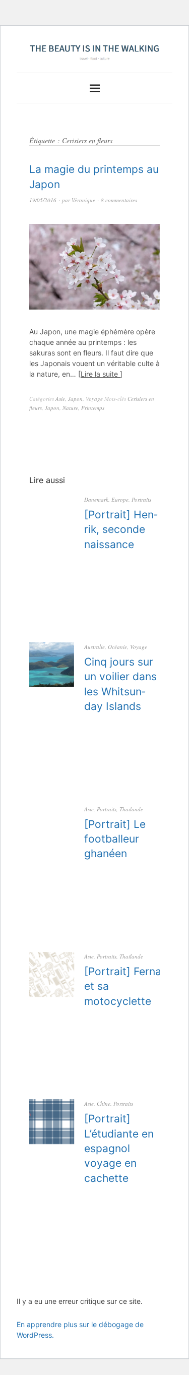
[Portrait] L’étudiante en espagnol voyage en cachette (119, 1148)
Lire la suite (100, 374)
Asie (60, 398)
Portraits (141, 499)
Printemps (92, 407)
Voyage (94, 398)
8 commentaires (119, 200)
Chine (103, 1103)
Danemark (96, 499)
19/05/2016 (42, 200)
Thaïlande (131, 809)
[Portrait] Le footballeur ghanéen (115, 839)
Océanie (117, 646)
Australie (94, 646)
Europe (120, 499)
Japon (75, 398)
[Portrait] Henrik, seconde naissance (121, 529)
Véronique (83, 200)
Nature (70, 407)
